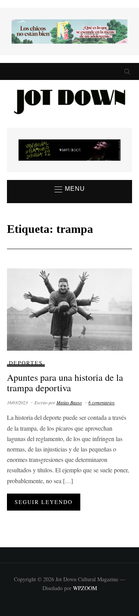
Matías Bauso (69, 402)
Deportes (26, 363)
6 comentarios (101, 402)
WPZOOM (85, 588)
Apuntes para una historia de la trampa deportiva (65, 382)
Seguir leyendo (44, 502)
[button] (69, 189)
